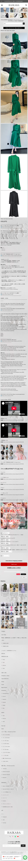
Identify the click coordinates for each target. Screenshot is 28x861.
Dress (4, 659)
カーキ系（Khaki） (6, 743)
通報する (24, 577)
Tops (4, 662)
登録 (23, 845)
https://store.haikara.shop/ (7, 226)
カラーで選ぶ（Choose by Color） (8, 731)
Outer (4, 668)
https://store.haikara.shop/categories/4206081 (13, 494)
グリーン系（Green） (6, 746)
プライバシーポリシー (7, 803)
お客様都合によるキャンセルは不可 (8, 538)
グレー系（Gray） (6, 740)
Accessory (3, 690)
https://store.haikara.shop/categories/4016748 (13, 489)
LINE (4, 819)
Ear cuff (4, 696)
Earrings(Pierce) (6, 693)
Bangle (4, 705)
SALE (2, 728)
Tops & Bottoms (4, 678)
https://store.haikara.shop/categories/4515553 (12, 255)
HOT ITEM (3, 634)
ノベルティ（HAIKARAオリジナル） (9, 650)
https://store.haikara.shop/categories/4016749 (13, 484)
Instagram (5, 816)
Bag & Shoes (4, 687)
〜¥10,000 (4, 768)
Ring (3, 708)
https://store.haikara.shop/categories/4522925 (13, 442)
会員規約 (21, 852)
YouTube (4, 822)
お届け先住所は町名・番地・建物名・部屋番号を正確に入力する (14, 549)
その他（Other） (6, 761)
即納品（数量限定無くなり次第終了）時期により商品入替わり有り (14, 639)
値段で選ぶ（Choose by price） (8, 765)
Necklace (4, 699)
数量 (1, 555)
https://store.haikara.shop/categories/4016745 (13, 479)
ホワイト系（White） (6, 734)
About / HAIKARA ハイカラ (8, 786)
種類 (1, 533)
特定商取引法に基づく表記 (8, 806)
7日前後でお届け (6, 646)
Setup (2, 681)
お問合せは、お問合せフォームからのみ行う (10, 541)
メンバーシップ (5, 794)
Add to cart (14, 564)
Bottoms (4, 665)
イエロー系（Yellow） (7, 752)
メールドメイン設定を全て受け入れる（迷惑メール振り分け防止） (13, 545)
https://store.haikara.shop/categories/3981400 (13, 499)
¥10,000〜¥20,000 (6, 771)
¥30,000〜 (5, 777)
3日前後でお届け (6, 643)
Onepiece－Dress (5, 675)
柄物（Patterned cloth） (7, 758)
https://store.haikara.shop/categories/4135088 (13, 420)
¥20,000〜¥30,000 (6, 774)
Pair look (3, 725)
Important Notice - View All (8, 789)
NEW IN (3, 653)
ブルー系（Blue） (6, 749)
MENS (2, 712)
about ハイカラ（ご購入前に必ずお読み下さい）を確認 (12, 534)
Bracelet (4, 702)
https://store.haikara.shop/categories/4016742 (13, 473)
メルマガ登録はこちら (7, 792)
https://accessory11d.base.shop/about (10, 289)
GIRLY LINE (3, 672)
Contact (4, 800)
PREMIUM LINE (4, 656)
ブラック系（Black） (6, 737)
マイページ (5, 797)
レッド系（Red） (6, 755)
